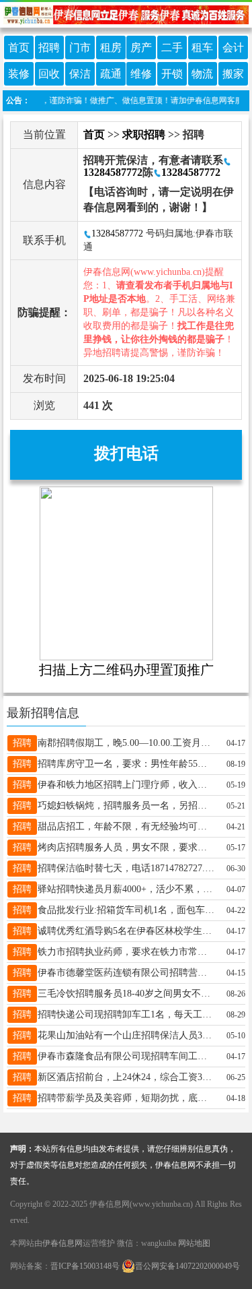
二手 (172, 47)
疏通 (111, 74)
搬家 (233, 74)
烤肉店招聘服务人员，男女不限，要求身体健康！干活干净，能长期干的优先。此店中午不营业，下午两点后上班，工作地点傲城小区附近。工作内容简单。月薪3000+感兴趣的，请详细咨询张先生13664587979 (127, 847)
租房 (111, 47)
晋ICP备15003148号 (85, 1266)
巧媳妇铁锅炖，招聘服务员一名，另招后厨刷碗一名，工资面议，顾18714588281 (127, 805)
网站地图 (194, 1243)
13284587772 (190, 172)
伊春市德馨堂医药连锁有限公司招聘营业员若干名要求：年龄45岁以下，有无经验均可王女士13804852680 (127, 973)
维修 (141, 74)
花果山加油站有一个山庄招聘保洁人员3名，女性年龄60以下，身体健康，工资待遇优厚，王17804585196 (127, 1035)
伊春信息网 (62, 1243)
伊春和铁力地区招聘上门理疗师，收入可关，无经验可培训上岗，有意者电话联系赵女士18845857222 (127, 785)
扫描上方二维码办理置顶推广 (126, 669)
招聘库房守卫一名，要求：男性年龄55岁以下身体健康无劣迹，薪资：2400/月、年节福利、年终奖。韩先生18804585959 (127, 764)
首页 (19, 47)
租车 (202, 47)
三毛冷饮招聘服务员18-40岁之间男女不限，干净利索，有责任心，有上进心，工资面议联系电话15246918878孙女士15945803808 (127, 993)
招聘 (49, 47)
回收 (49, 74)
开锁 (172, 74)
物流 (202, 74)
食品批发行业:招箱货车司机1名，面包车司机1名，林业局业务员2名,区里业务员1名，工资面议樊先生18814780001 (127, 910)
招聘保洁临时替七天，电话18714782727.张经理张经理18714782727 (127, 868)
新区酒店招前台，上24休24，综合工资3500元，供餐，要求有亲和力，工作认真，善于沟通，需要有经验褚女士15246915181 (127, 1077)
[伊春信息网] (126, 14)
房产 (141, 47)
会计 (233, 47)
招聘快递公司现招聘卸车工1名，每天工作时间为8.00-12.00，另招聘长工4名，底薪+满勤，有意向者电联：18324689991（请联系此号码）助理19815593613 (127, 1014)
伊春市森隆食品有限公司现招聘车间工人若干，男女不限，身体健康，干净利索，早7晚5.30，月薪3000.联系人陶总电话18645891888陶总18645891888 (127, 1056)
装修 (19, 74)
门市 (80, 47)
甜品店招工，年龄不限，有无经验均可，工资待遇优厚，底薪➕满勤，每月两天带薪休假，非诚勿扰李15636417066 (127, 826)
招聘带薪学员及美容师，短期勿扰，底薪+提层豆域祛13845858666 (127, 1098)
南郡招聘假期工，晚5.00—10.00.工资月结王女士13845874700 (127, 743)
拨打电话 (126, 453)
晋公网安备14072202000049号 (187, 1266)
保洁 (80, 74)
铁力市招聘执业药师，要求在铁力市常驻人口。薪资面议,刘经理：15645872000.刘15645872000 (127, 952)
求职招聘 (143, 134)
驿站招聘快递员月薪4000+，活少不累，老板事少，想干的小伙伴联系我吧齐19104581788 (127, 889)
